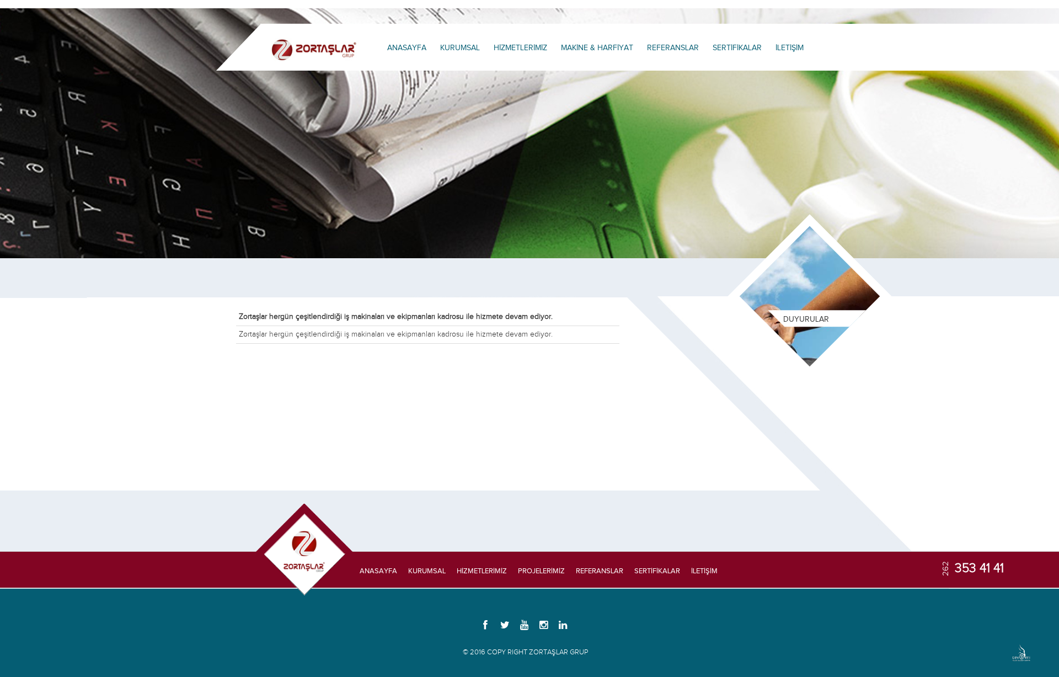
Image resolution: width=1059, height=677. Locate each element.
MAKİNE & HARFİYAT (597, 48)
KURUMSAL (460, 48)
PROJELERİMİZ (541, 571)
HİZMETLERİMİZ (520, 48)
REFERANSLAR (673, 48)
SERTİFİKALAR (737, 48)
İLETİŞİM (789, 48)
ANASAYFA (406, 48)
